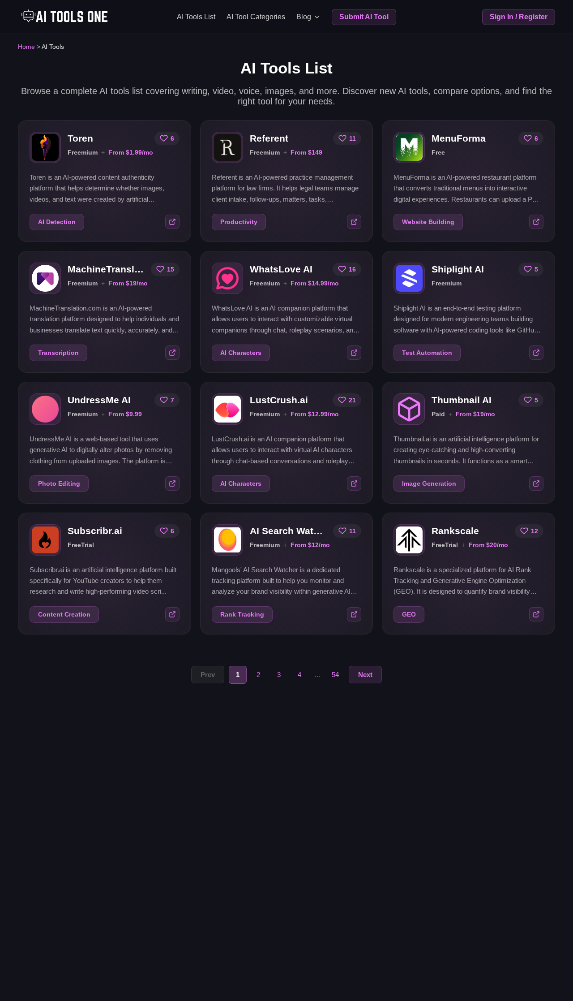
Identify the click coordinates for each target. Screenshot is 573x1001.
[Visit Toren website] (172, 222)
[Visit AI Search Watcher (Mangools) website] (354, 614)
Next (365, 674)
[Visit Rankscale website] (536, 614)
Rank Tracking (242, 614)
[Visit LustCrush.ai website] (354, 483)
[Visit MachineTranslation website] (172, 352)
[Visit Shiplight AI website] (536, 352)
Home (26, 46)
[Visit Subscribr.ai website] (172, 614)
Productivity (238, 222)
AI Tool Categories (256, 17)
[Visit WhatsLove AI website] (354, 352)
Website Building (428, 222)
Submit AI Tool (364, 17)
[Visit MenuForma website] (536, 222)
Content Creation (64, 614)
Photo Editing (59, 483)
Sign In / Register (518, 17)
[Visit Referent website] (354, 222)
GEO (409, 614)
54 (335, 674)
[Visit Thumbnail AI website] (536, 483)
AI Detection (57, 222)
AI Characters (240, 352)
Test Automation (427, 352)
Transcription (58, 352)
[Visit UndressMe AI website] (172, 483)
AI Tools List (196, 17)
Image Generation (429, 483)
